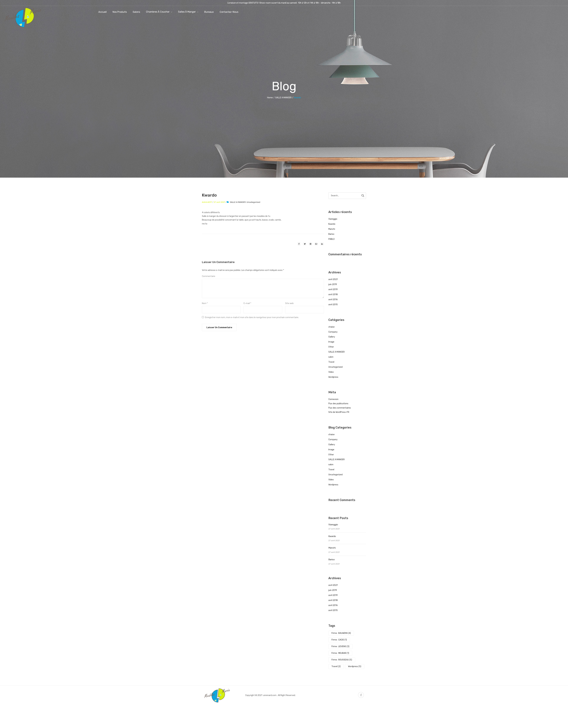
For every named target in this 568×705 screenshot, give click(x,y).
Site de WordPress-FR (338, 412)
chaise (331, 327)
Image (331, 342)
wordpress (354, 666)
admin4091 (207, 202)
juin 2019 (332, 284)
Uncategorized (253, 202)
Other (331, 347)
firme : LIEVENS (340, 646)
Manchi (331, 229)
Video (331, 372)
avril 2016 (333, 299)
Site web (289, 303)
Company (333, 332)
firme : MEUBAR (340, 653)
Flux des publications (338, 403)
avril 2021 (333, 279)
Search (363, 196)
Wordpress (333, 377)
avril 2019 (333, 289)
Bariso (331, 234)
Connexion (333, 399)
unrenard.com (269, 695)
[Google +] (316, 244)
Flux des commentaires (339, 408)
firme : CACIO (339, 640)
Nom (205, 303)
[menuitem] (102, 12)
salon (330, 357)
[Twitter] (305, 244)
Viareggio (332, 219)
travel (336, 666)
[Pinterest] (310, 244)
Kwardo (331, 224)
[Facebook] (299, 244)
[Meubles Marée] (22, 17)
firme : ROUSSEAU (341, 660)
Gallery (331, 337)
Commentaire (208, 276)
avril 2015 (333, 304)
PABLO (331, 239)
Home (270, 97)
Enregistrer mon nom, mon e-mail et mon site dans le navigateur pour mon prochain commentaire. (252, 317)
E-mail (247, 303)
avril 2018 (333, 294)
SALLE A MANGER (283, 97)
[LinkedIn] (322, 244)
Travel (331, 362)
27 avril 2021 (219, 202)
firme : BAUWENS (341, 633)
